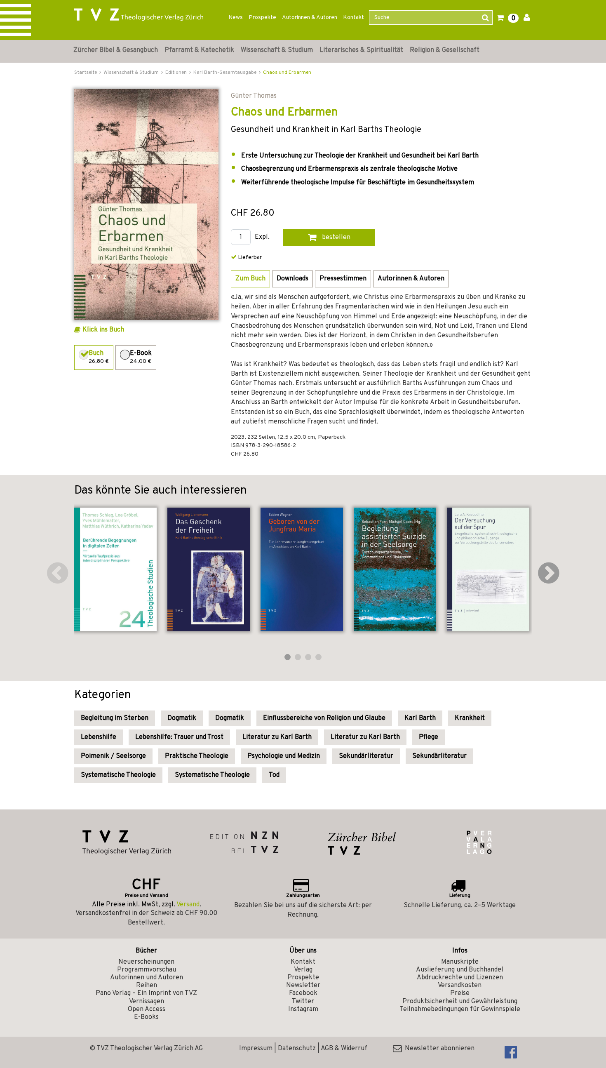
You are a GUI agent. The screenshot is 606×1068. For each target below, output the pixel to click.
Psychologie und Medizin (283, 756)
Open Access (146, 1009)
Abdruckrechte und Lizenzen (460, 978)
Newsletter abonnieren (438, 1048)
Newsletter (303, 985)
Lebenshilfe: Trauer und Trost (179, 737)
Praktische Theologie (196, 756)
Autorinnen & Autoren (309, 17)
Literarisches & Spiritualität (361, 50)
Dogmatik (181, 718)
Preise (460, 993)
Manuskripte (460, 962)
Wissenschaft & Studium (277, 50)
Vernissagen (146, 1001)
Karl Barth (420, 718)
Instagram (303, 1009)
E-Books (146, 1017)
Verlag (303, 970)
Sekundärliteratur (366, 756)
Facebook (303, 993)
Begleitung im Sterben (114, 718)
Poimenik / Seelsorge (113, 756)
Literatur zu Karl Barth (277, 737)
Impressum (255, 1048)
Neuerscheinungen (146, 962)
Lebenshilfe (98, 737)
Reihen (146, 985)
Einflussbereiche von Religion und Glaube (324, 718)
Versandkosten (460, 985)
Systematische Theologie (118, 775)
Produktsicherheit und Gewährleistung (459, 1001)
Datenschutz (297, 1048)
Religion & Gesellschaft (444, 50)
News (235, 17)
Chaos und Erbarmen (287, 72)
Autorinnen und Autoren (146, 978)
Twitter (303, 1001)
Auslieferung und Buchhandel (459, 970)
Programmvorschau (146, 970)
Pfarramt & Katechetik (199, 50)
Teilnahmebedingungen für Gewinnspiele (459, 1009)
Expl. (262, 237)
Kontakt (353, 17)
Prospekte (262, 17)
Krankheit (470, 718)
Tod (274, 775)
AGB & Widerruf (344, 1048)
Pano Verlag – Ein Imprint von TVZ (146, 993)
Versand (188, 905)
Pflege (428, 737)
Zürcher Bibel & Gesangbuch (115, 50)
